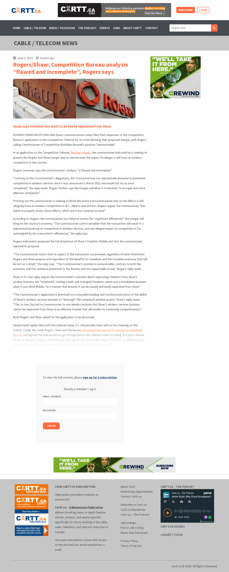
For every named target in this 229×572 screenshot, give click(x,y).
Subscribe (185, 10)
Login (203, 10)
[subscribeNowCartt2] (31, 489)
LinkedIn (166, 534)
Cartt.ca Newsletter (133, 510)
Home (16, 28)
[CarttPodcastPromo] (31, 519)
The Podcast (87, 28)
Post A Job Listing (132, 528)
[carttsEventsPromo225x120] (31, 504)
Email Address (52, 396)
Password (49, 410)
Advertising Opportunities (137, 491)
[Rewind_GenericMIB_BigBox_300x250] (175, 77)
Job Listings (128, 523)
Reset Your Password (134, 533)
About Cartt (132, 28)
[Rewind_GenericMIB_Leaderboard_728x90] (114, 464)
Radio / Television (62, 28)
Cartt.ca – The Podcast (135, 514)
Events (105, 28)
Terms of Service (131, 546)
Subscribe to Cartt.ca (134, 505)
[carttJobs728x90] (114, 10)
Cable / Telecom (34, 28)
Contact (152, 28)
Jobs (116, 28)
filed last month (80, 152)
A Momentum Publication (86, 507)
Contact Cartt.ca (131, 496)
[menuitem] (16, 28)
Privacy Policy (129, 541)
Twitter (178, 534)
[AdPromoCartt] (31, 530)
